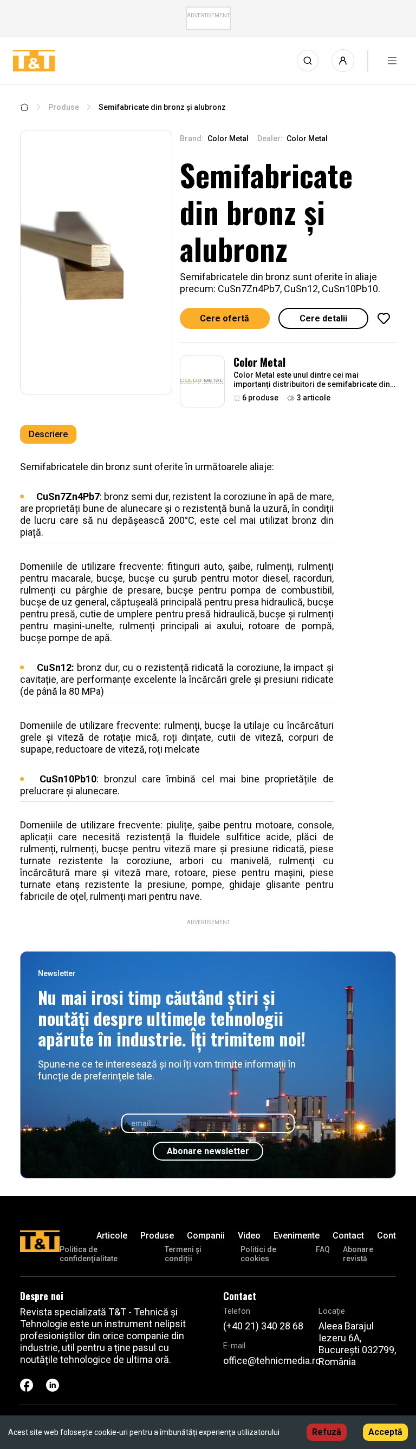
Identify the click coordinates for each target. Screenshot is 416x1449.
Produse (63, 107)
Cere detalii (323, 318)
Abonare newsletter (208, 1151)
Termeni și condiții (183, 1254)
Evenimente (297, 1235)
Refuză (326, 1432)
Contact (348, 1235)
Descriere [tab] (48, 434)
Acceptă (385, 1432)
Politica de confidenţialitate (89, 1254)
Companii (206, 1235)
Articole (111, 1235)
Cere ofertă (224, 318)
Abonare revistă (358, 1254)
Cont (386, 1235)
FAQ (323, 1249)
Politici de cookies (258, 1254)
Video (249, 1235)
